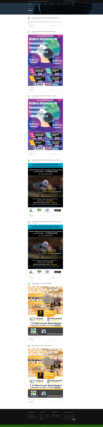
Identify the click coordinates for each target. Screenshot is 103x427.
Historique (41, 415)
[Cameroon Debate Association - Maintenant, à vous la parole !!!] (31, 4)
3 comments (37, 97)
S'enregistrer (70, 0)
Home (28, 8)
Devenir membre (66, 0)
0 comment (36, 19)
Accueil (65, 425)
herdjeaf (34, 97)
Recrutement (41, 416)
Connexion (74, 0)
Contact (74, 425)
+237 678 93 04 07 (31, 1)
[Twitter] (57, 25)
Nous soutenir (47, 416)
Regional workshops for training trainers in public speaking (43, 31)
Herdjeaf (42, 425)
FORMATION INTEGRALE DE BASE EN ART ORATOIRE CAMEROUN (45, 17)
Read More (31, 25)
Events (32, 8)
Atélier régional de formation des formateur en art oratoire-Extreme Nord (46, 221)
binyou (33, 19)
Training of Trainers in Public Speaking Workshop (42, 283)
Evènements (71, 425)
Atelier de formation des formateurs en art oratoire (42, 345)
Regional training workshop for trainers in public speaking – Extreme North (47, 160)
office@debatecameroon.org (38, 1)
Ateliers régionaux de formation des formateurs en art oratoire (44, 95)
